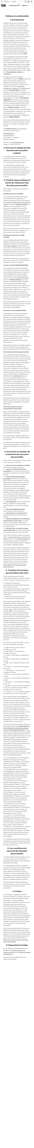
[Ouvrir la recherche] (25, 1)
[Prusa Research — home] (3, 5)
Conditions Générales (11, 246)
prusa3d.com (20, 86)
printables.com (7, 88)
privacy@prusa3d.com (18, 142)
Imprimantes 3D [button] (14, 5)
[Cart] (31, 1)
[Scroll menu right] (32, 5)
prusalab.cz (15, 88)
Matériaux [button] (25, 5)
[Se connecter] (28, 1)
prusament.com (24, 88)
